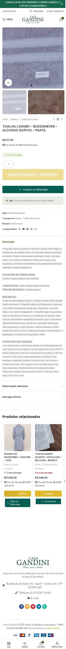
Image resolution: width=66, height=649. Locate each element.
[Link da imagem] (33, 562)
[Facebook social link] (19, 229)
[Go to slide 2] (34, 85)
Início (5, 119)
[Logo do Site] (33, 19)
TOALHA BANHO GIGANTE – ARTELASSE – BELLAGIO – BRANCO (48, 457)
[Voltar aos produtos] (58, 119)
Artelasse (39, 468)
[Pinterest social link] (27, 229)
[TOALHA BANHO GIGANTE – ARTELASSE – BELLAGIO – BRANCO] (48, 437)
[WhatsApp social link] (35, 229)
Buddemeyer (16, 223)
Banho (14, 119)
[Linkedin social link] (31, 229)
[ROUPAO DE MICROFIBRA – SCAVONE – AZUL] (17, 437)
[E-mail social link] (23, 229)
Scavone (8, 468)
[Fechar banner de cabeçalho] (62, 4)
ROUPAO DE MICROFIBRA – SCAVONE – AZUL (17, 457)
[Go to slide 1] (31, 85)
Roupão (14, 464)
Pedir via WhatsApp (15, 502)
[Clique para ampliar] (8, 82)
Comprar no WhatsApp (35, 189)
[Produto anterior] (54, 119)
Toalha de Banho (50, 464)
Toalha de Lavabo (29, 119)
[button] (5, 58)
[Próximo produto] (62, 119)
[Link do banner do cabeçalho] (33, 4)
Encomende (50, 501)
